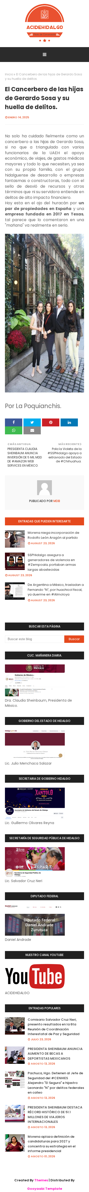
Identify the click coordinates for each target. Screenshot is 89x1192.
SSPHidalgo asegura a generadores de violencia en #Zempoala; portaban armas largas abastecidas (52, 562)
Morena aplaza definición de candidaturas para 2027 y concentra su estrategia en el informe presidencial (52, 1144)
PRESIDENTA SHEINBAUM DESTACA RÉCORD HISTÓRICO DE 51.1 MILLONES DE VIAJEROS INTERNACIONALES (55, 1114)
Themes (41, 1180)
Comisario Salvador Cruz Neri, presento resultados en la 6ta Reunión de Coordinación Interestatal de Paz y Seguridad (53, 1027)
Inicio (9, 74)
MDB (56, 501)
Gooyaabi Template (44, 1188)
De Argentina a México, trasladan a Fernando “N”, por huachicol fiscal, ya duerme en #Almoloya (56, 589)
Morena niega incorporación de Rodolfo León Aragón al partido (53, 535)
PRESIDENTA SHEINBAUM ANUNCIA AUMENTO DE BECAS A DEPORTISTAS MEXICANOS (55, 1053)
